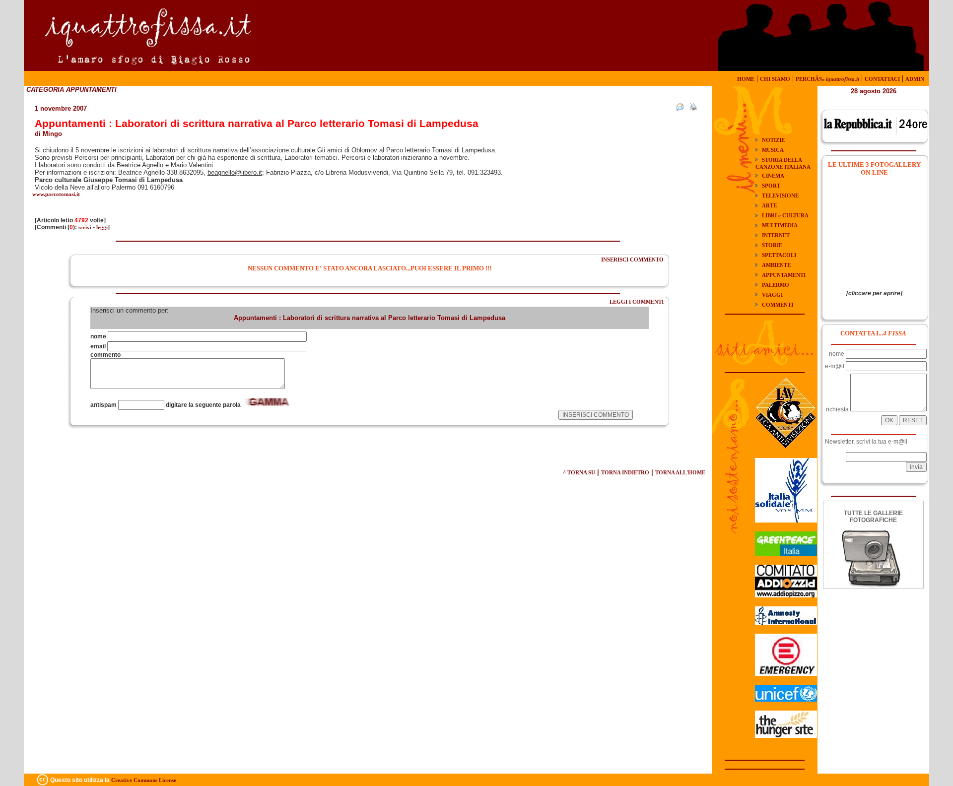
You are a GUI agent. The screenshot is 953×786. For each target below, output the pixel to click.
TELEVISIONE (780, 195)
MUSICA (773, 150)
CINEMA (773, 176)
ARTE (769, 205)
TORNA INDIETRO (625, 472)
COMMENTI (777, 305)
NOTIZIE (773, 140)
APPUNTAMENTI (784, 275)
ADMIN (914, 79)
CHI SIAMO (775, 79)
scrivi (84, 227)
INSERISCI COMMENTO (632, 259)
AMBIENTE (776, 265)
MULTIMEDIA (780, 225)
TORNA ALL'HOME (680, 472)
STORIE (772, 245)
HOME (745, 79)
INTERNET (776, 235)
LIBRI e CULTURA (785, 215)
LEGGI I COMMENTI (637, 302)
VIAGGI (772, 295)
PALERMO (775, 285)
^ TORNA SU (579, 472)
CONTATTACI (882, 79)
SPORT (771, 186)
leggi (102, 227)
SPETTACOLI (779, 255)
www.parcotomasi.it (56, 194)
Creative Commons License (143, 780)
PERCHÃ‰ (827, 79)
